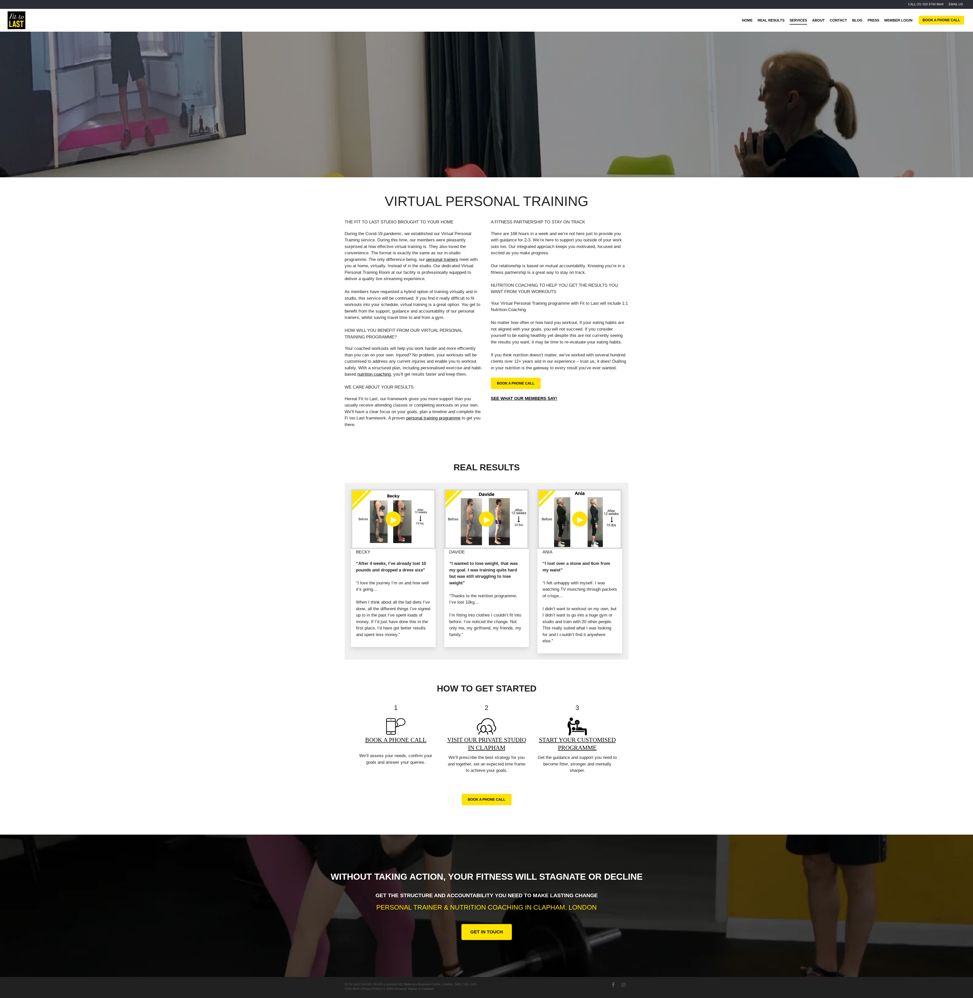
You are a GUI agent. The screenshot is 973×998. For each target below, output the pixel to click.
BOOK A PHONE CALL (395, 740)
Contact (838, 20)
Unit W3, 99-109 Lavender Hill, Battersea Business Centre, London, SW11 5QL (415, 984)
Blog (857, 20)
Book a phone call (941, 20)
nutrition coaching (374, 374)
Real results (771, 20)
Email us (956, 4)
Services (798, 20)
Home (747, 20)
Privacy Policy (371, 989)
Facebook (613, 984)
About (818, 20)
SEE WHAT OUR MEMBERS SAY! (524, 398)
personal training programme (433, 418)
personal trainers (442, 259)
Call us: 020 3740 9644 (926, 4)
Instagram (623, 984)
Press (873, 20)
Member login (898, 20)
